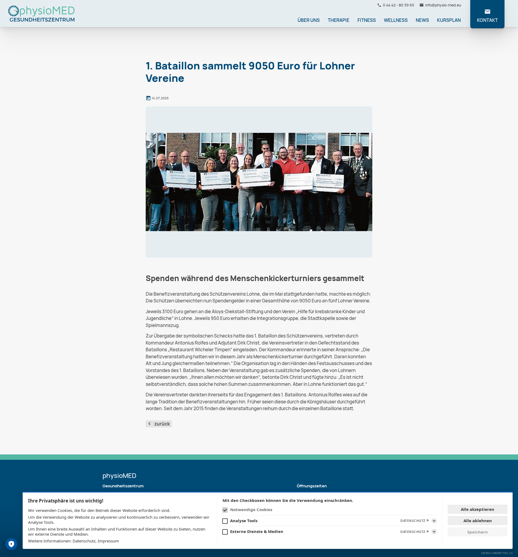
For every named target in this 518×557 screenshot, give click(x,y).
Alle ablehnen (478, 520)
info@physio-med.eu (443, 5)
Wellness (396, 20)
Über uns (309, 20)
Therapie (338, 20)
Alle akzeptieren (477, 509)
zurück (162, 424)
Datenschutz (84, 541)
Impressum (108, 541)
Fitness (366, 20)
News (422, 20)
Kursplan (449, 20)
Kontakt (487, 20)
